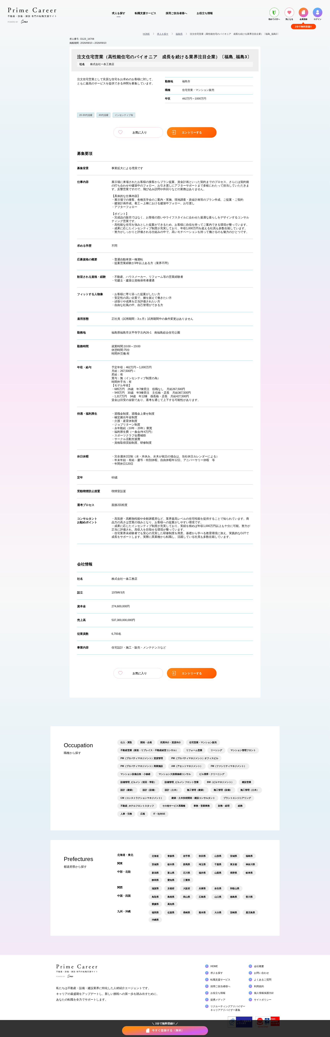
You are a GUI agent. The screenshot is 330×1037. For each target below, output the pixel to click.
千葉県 (217, 864)
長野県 (233, 872)
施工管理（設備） (223, 790)
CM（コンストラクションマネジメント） (142, 798)
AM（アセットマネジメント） (186, 766)
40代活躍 (103, 115)
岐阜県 (249, 872)
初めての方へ (274, 19)
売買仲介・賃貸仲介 (170, 742)
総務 (240, 805)
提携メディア (217, 999)
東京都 (233, 864)
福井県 (202, 872)
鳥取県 (155, 897)
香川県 (249, 897)
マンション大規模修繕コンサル (175, 774)
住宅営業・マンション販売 (198, 89)
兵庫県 (202, 888)
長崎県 (186, 912)
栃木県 (170, 864)
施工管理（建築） (196, 790)
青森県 (170, 856)
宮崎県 (233, 912)
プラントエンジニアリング (237, 798)
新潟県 (155, 872)
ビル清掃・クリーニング (211, 774)
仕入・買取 (126, 742)
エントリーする (192, 132)
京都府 (170, 888)
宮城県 (233, 856)
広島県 (202, 897)
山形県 (217, 856)
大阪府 (186, 888)
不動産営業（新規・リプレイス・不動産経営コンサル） (149, 750)
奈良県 (217, 888)
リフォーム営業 (194, 750)
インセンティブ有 (124, 115)
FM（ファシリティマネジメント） (228, 766)
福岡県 (155, 912)
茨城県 (155, 864)
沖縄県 (155, 919)
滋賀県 (155, 888)
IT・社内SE (159, 813)
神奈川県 (250, 864)
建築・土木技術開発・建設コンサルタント (193, 798)
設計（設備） (149, 790)
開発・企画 (146, 742)
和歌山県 (234, 888)
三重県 (186, 880)
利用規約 (259, 986)
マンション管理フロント (243, 750)
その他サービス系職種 (173, 805)
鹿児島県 (250, 912)
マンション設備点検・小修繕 (135, 774)
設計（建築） (127, 790)
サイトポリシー (262, 999)
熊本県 (202, 912)
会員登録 (303, 19)
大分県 (217, 912)
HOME (146, 34)
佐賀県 (170, 912)
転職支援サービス (145, 13)
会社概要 (259, 966)
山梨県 (217, 872)
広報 (142, 813)
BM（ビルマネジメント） (220, 782)
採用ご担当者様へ (176, 13)
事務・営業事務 (202, 805)
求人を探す (118, 13)
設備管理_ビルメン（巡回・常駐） (138, 782)
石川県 (186, 872)
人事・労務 (126, 813)
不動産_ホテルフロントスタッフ (137, 805)
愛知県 (170, 880)
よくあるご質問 (262, 979)
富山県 (170, 872)
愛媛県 (155, 904)
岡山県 (186, 897)
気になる (289, 19)
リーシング (216, 750)
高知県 (170, 904)
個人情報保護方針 (264, 993)
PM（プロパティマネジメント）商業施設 (142, 766)
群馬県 (186, 864)
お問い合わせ (261, 973)
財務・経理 (224, 805)
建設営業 (246, 782)
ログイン (317, 19)
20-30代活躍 (85, 115)
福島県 (179, 34)
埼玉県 (202, 864)
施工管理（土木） (249, 790)
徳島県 (233, 897)
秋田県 (202, 856)
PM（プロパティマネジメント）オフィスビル (194, 758)
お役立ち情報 (205, 13)
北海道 (155, 856)
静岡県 (155, 880)
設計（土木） (172, 790)
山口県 (217, 897)
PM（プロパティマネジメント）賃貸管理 (142, 758)
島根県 (170, 897)
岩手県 (186, 856)
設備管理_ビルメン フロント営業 (182, 782)
